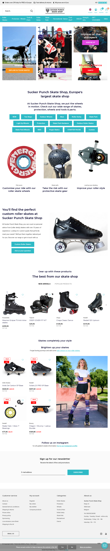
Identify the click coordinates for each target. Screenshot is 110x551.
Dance (65, 19)
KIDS (39, 130)
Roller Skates (4, 18)
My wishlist (33, 507)
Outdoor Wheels (46, 117)
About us (5, 501)
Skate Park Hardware (61, 123)
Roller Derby (38, 18)
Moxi (62, 117)
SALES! (79, 19)
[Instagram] (101, 533)
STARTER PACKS (74, 130)
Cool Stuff (70, 18)
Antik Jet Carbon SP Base (12, 385)
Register (32, 501)
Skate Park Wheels (22, 130)
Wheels (23, 19)
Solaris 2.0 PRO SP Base (39, 385)
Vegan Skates (54, 130)
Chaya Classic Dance (64, 320)
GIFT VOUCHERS (96, 18)
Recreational (57, 19)
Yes (62, 547)
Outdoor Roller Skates (85, 123)
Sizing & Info (85, 18)
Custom (92, 130)
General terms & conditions (10, 507)
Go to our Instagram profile (67, 446)
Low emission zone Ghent (10, 521)
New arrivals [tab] (44, 284)
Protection (15, 19)
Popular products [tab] (63, 284)
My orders (33, 504)
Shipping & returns (8, 509)
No (72, 547)
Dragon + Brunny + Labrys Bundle (39, 427)
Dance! (90, 70)
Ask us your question (23, 251)
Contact (4, 504)
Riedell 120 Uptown (91, 320)
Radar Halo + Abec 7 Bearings (10, 427)
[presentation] (3, 305)
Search (32, 11)
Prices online (6, 512)
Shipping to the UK (8, 524)
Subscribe (78, 472)
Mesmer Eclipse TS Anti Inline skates (14, 321)
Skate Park (47, 18)
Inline (106, 19)
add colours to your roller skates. (68, 351)
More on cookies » (86, 547)
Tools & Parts (29, 18)
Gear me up (90, 42)
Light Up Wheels (23, 123)
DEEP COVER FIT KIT (38, 320)
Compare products (35, 509)
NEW (14, 117)
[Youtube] (106, 533)
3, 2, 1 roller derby (55, 70)
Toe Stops (28, 117)
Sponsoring (6, 518)
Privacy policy (6, 515)
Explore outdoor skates (19, 70)
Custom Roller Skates (23, 244)
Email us (11, 533)
